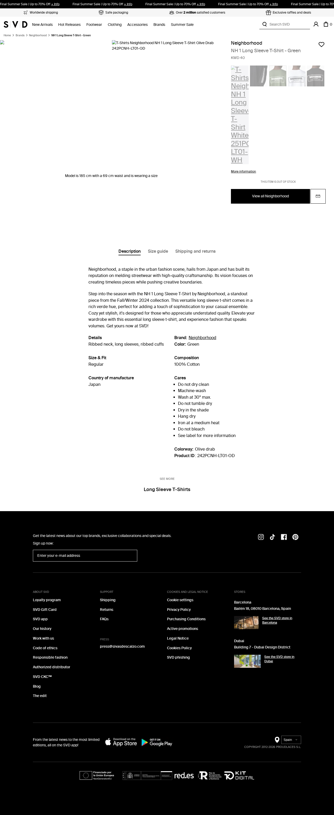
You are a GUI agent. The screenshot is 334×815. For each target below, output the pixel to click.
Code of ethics (45, 648)
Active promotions (182, 629)
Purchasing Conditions (186, 619)
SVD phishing (178, 657)
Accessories (137, 24)
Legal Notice (178, 638)
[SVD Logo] (15, 24)
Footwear (94, 24)
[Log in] (316, 24)
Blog (37, 686)
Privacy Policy (179, 609)
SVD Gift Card (45, 609)
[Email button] (318, 196)
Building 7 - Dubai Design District (262, 647)
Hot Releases (69, 24)
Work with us (43, 638)
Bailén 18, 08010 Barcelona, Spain (262, 608)
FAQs (104, 619)
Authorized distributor (51, 667)
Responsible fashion (50, 657)
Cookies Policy (179, 648)
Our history (42, 629)
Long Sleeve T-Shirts (167, 489)
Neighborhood (38, 35)
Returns (106, 609)
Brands (159, 24)
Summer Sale (182, 24)
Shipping (108, 600)
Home (7, 35)
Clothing (115, 24)
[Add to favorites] (321, 44)
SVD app (40, 619)
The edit (40, 696)
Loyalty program (47, 600)
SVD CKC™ (42, 677)
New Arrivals (42, 24)
